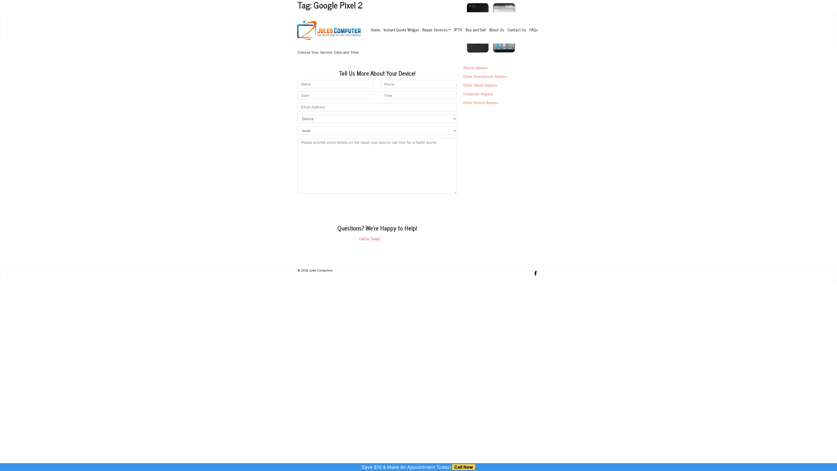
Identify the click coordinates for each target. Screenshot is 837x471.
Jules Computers (321, 270)
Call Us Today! (369, 239)
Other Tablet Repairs (480, 85)
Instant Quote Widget (401, 29)
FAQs (533, 29)
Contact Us (516, 29)
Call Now (463, 467)
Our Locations (519, 6)
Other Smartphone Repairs (485, 76)
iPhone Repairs (475, 68)
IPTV (458, 29)
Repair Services (434, 29)
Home (375, 29)
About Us (496, 29)
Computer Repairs (478, 94)
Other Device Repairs (480, 103)
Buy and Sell (476, 29)
